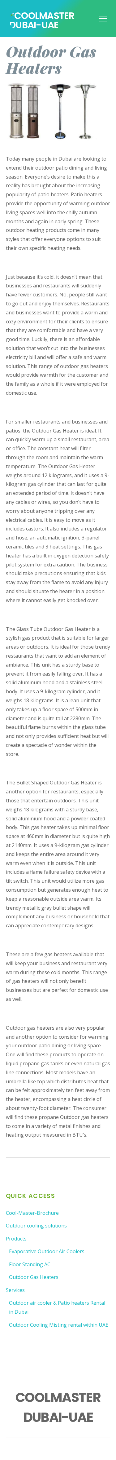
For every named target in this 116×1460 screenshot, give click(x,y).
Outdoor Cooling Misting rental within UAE (58, 1324)
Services (15, 1290)
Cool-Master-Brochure (32, 1212)
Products (16, 1238)
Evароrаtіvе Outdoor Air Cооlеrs (46, 1251)
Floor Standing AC (29, 1264)
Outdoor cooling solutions (36, 1225)
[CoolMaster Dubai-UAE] (58, 25)
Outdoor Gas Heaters (33, 1277)
